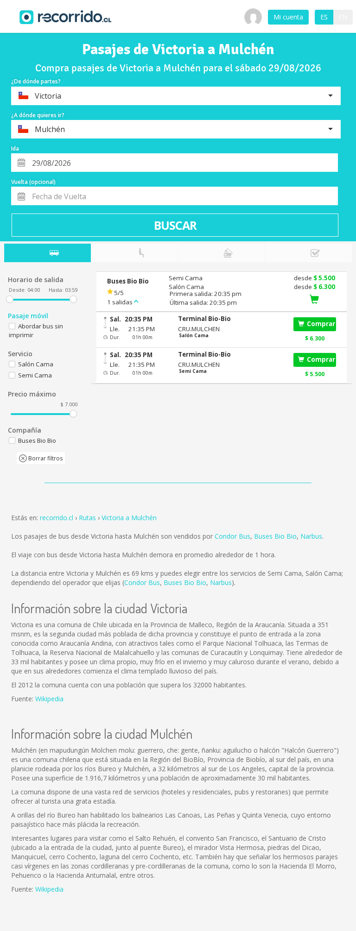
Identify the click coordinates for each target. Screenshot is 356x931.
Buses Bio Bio (275, 536)
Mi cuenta (288, 17)
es (324, 17)
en (342, 17)
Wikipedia (49, 698)
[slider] (9, 299)
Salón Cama (35, 364)
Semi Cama (35, 375)
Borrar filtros (45, 458)
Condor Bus (232, 536)
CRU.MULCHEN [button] (199, 329)
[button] (231, 319)
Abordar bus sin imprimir (36, 330)
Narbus (311, 536)
